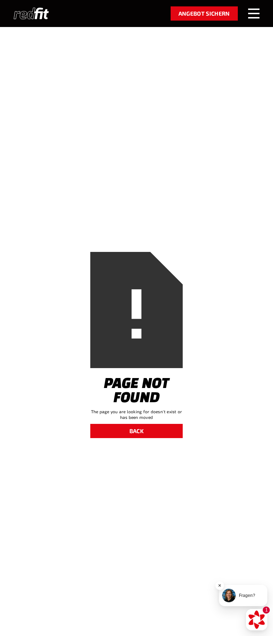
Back (136, 430)
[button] (254, 13)
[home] (31, 13)
